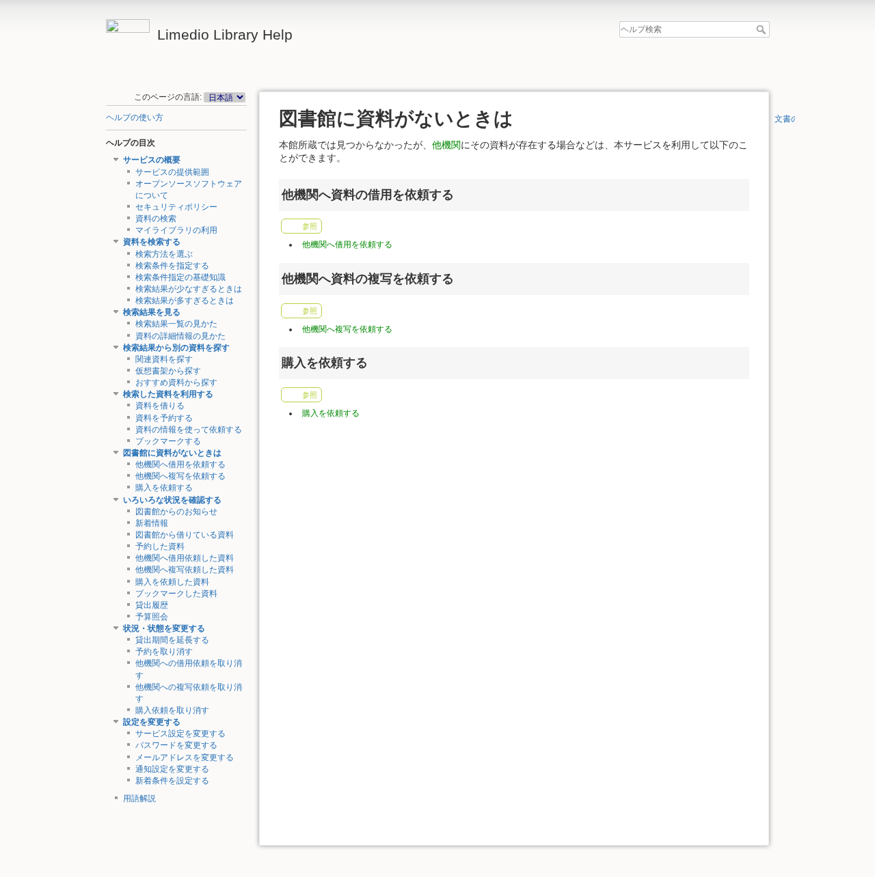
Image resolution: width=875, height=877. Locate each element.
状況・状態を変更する (164, 628)
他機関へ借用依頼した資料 (184, 558)
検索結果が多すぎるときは (184, 300)
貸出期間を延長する (172, 640)
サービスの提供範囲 (172, 172)
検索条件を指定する (172, 265)
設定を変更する (151, 722)
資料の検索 (155, 218)
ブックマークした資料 (176, 593)
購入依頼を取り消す (172, 710)
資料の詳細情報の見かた (180, 336)
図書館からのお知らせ (176, 511)
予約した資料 (160, 546)
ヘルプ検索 (762, 29)
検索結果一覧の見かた (176, 324)
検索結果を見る (151, 312)
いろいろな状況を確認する (172, 500)
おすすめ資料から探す (176, 382)
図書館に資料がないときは (172, 453)
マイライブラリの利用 (176, 230)
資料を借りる (160, 405)
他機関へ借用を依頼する (180, 464)
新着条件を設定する (172, 780)
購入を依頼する (164, 487)
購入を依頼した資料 (172, 582)
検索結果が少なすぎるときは (188, 289)
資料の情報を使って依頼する (188, 429)
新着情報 (151, 523)
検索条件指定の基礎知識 (180, 277)
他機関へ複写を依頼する (180, 476)
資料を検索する (151, 242)
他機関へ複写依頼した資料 (184, 569)
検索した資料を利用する (168, 394)
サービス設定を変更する (180, 733)
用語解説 (139, 798)
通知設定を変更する (172, 769)
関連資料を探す (164, 359)
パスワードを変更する (176, 745)
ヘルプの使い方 (134, 117)
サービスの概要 (151, 160)
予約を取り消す (164, 651)
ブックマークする (168, 441)
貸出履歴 (151, 605)
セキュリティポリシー (176, 207)
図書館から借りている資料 (184, 535)
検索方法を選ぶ (164, 254)
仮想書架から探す (168, 371)
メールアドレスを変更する (184, 757)
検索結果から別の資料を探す (176, 347)
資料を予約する (164, 418)
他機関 (446, 144)
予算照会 (151, 617)
